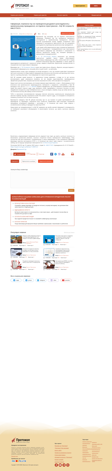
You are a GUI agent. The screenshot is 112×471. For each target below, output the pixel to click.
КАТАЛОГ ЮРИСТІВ (21, 222)
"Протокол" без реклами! (62, 448)
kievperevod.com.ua (86, 461)
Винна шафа (94, 446)
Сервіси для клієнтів (17, 15)
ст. (39, 56)
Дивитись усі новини (69, 232)
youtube (67, 280)
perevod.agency (85, 452)
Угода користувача (60, 455)
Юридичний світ (96, 15)
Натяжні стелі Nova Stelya (97, 458)
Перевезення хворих (96, 447)
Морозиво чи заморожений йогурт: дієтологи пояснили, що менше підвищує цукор (89, 38)
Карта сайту (58, 450)
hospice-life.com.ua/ (96, 449)
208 (32, 86)
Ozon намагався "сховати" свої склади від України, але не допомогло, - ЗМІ (89, 33)
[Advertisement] (42, 123)
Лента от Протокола (27, 34)
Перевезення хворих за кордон (97, 461)
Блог (79, 15)
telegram (42, 280)
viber (55, 280)
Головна (13, 19)
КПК (35, 86)
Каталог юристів (62, 15)
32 (42, 56)
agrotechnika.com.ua (86, 454)
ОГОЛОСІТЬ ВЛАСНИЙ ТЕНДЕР (24, 216)
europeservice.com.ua (86, 456)
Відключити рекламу (67, 33)
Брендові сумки (95, 456)
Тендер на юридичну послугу (63, 452)
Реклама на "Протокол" (61, 446)
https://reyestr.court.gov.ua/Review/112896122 (24, 147)
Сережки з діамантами (87, 441)
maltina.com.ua (95, 453)
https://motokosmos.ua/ (87, 448)
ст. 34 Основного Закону (27, 67)
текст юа (84, 457)
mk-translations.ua (95, 451)
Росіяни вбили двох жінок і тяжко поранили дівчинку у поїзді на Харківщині (89, 46)
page (17, 280)
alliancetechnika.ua (86, 443)
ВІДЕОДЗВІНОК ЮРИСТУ (22, 210)
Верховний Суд (21, 149)
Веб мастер (84, 447)
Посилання (84, 459)
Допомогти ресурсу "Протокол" (63, 457)
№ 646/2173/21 (49, 145)
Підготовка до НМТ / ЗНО (97, 444)
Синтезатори (85, 450)
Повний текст (14, 456)
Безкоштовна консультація (25, 203)
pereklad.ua (94, 442)
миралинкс (84, 445)
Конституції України (50, 56)
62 (44, 142)
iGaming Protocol (59, 462)
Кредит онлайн (59, 459)
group (30, 280)
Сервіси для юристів (40, 15)
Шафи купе (94, 455)
